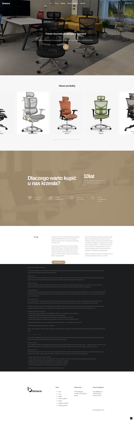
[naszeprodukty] (131, 210)
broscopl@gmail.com (97, 391)
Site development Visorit (98, 410)
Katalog (63, 3)
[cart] (130, 3)
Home (51, 3)
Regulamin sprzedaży (63, 403)
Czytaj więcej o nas (58, 262)
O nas (56, 3)
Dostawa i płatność (72, 3)
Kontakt (82, 3)
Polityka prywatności (63, 405)
